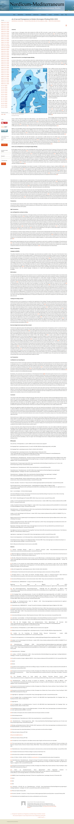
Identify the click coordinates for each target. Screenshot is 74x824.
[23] (66, 159)
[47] (66, 283)
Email (2, 139)
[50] (47, 306)
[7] (52, 109)
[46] (17, 281)
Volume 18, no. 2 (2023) (5, 33)
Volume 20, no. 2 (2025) (5, 26)
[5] (42, 65)
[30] (57, 174)
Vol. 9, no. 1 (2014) (4, 90)
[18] (58, 141)
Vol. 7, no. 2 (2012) (4, 99)
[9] (52, 114)
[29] (49, 173)
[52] (38, 313)
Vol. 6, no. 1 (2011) (4, 105)
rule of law (37, 20)
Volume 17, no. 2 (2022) (5, 42)
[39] (18, 228)
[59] (58, 340)
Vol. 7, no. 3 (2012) (4, 98)
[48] (49, 284)
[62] (41, 366)
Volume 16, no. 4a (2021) (5, 47)
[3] (61, 63)
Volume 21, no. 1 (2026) (5, 24)
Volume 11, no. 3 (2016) (5, 74)
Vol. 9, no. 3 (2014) (4, 87)
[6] (51, 85)
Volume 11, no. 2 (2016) (5, 76)
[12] (27, 125)
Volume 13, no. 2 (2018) (5, 63)
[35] (23, 216)
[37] (56, 226)
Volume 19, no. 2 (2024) (5, 29)
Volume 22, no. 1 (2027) (5, 22)
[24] (20, 161)
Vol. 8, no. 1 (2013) (4, 96)
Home (14, 14)
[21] (31, 153)
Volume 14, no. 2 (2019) (5, 60)
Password (3, 156)
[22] (54, 153)
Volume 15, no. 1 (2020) (5, 58)
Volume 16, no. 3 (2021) (5, 49)
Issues (62, 14)
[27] (24, 168)
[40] (52, 234)
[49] (45, 304)
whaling (46, 20)
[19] (51, 143)
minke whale (33, 20)
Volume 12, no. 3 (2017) (5, 69)
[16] (58, 138)
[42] (11, 242)
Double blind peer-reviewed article (17, 20)
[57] (47, 334)
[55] (27, 322)
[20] (27, 150)
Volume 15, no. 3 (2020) (5, 54)
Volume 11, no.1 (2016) (5, 78)
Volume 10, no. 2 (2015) (5, 81)
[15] (65, 134)
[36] (22, 226)
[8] (62, 110)
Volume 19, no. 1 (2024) (5, 31)
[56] (29, 330)
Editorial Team (35, 14)
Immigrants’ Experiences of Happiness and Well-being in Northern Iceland (27, 813)
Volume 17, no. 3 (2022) (5, 40)
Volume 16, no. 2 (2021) (5, 51)
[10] (37, 121)
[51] (62, 308)
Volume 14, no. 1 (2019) (5, 62)
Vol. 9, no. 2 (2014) (4, 89)
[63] (30, 368)
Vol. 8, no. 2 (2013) (4, 94)
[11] (20, 124)
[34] (25, 196)
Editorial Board (28, 14)
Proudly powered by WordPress (12, 821)
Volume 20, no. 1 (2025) (5, 27)
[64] (66, 369)
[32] (28, 185)
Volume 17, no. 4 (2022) (5, 38)
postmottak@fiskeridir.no (17, 734)
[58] (31, 339)
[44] (49, 258)
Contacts (50, 14)
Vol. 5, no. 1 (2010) (4, 107)
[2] (49, 42)
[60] (18, 346)
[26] (63, 166)
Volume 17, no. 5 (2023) (5, 36)
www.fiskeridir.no (35, 757)
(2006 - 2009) (3, 114)
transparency (42, 20)
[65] (11, 796)
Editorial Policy (20, 14)
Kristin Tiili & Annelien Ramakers (54, 20)
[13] (57, 125)
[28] (58, 170)
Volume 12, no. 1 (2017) (5, 72)
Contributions (43, 14)
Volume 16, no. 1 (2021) (5, 53)
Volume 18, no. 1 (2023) (5, 35)
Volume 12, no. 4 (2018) (5, 67)
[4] (64, 64)
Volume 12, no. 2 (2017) (5, 71)
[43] (39, 245)
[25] (25, 163)
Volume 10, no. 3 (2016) (5, 80)
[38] (31, 227)
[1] (54, 33)
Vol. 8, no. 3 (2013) (4, 92)
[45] (23, 266)
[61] (21, 348)
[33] (48, 194)
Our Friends (56, 14)
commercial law (28, 20)
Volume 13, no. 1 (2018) (5, 65)
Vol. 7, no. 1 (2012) (4, 101)
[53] (41, 316)
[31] (56, 181)
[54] (63, 318)
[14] (26, 132)
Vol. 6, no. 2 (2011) (4, 103)
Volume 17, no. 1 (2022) (5, 44)
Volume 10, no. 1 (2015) (5, 83)
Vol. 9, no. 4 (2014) (4, 85)
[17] (38, 139)
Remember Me (4, 160)
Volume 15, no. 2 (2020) (5, 56)
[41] (13, 238)
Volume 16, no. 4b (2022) (5, 45)
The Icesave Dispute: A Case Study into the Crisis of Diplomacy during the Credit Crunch (29, 816)
